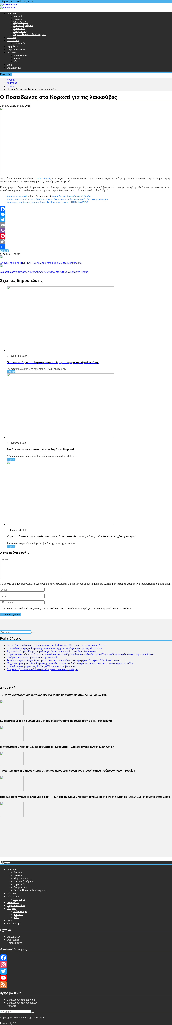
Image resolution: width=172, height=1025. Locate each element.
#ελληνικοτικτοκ (16, 199)
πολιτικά (11, 37)
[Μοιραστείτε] (86, 246)
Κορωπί (17, 16)
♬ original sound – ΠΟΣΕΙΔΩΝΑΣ (69, 202)
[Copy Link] (86, 241)
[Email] (86, 225)
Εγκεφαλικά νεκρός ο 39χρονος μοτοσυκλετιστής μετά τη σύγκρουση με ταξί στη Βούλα (54, 648)
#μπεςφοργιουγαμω (97, 199)
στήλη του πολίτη (16, 49)
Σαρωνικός (19, 28)
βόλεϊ (16, 61)
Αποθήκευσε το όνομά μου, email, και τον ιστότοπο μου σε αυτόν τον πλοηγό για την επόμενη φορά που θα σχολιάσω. (67, 608)
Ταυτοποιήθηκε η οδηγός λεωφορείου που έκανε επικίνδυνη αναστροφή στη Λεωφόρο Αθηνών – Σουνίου (63, 660)
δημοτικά (12, 13)
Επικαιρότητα (14, 67)
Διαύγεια (11, 1005)
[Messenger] (86, 214)
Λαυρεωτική (20, 31)
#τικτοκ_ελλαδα (33, 199)
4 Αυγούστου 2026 (17, 442)
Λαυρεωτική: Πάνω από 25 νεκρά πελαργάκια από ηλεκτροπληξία (42, 669)
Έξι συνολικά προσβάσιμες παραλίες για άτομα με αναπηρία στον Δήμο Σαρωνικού (51, 651)
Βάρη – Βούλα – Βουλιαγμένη (29, 34)
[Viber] (86, 230)
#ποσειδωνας (74, 196)
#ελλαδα (86, 196)
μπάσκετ (18, 58)
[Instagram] (86, 964)
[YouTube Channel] (86, 978)
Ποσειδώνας (43, 178)
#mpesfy (44, 202)
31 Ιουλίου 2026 (16, 530)
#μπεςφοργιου (14, 202)
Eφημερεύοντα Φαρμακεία (21, 999)
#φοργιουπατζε (78, 199)
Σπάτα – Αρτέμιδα (23, 25)
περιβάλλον (13, 46)
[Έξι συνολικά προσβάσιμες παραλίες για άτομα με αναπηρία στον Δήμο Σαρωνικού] (12, 714)
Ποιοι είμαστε (14, 942)
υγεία (9, 64)
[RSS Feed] (86, 984)
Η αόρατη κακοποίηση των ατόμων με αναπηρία (32, 657)
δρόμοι (6, 253)
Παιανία (17, 19)
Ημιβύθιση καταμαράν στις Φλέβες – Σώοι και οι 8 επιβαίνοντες (41, 666)
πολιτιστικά (13, 40)
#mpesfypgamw (31, 202)
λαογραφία (19, 43)
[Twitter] (86, 219)
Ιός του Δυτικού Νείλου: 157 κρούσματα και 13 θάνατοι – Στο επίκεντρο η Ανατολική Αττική (56, 645)
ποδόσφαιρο (20, 55)
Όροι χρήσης (13, 939)
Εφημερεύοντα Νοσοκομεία (22, 1002)
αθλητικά (11, 52)
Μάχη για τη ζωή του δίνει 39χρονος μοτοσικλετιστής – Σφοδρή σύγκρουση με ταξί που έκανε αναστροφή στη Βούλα (70, 663)
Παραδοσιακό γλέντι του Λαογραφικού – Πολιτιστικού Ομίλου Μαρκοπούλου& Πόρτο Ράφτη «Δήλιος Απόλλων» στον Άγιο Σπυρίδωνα (80, 654)
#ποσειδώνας (59, 196)
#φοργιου (48, 199)
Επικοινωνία (13, 936)
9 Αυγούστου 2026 (17, 355)
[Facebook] (86, 209)
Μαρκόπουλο (20, 22)
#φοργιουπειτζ (61, 199)
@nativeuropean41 (17, 196)
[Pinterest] (86, 236)
